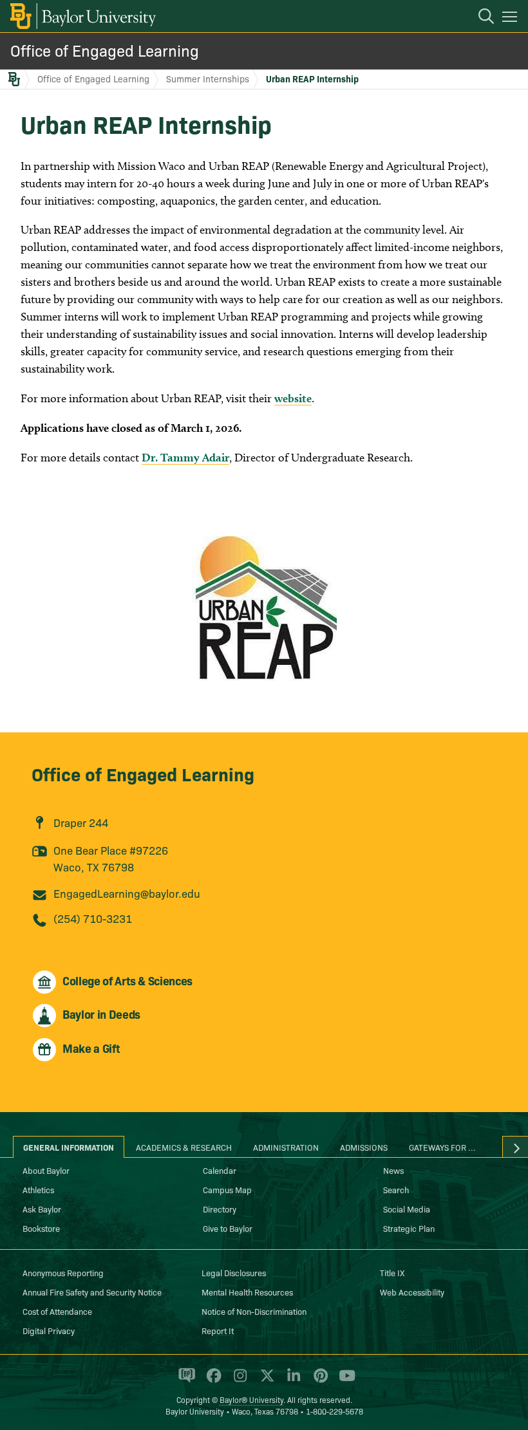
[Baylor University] (82, 16)
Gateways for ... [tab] (442, 1147)
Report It (218, 1330)
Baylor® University (251, 1399)
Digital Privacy (49, 1330)
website (293, 398)
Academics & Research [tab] (184, 1147)
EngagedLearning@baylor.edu (126, 893)
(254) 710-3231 (92, 918)
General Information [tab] (68, 1147)
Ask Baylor (42, 1208)
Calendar (219, 1170)
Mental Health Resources (247, 1291)
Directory (219, 1208)
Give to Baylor (227, 1228)
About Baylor (46, 1170)
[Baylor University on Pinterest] (318, 1381)
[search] (480, 18)
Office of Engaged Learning (104, 49)
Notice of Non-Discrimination (254, 1311)
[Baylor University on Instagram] (238, 1381)
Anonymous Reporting (63, 1272)
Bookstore (41, 1228)
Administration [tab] (286, 1147)
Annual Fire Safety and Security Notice (92, 1291)
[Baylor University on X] (265, 1381)
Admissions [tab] (364, 1147)
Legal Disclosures (234, 1272)
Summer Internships (207, 78)
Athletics (38, 1189)
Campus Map (227, 1189)
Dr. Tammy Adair (185, 457)
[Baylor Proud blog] (184, 1381)
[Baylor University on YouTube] (344, 1381)
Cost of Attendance (57, 1311)
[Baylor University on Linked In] (291, 1381)
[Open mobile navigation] (511, 18)
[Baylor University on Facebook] (211, 1381)
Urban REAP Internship (312, 78)
